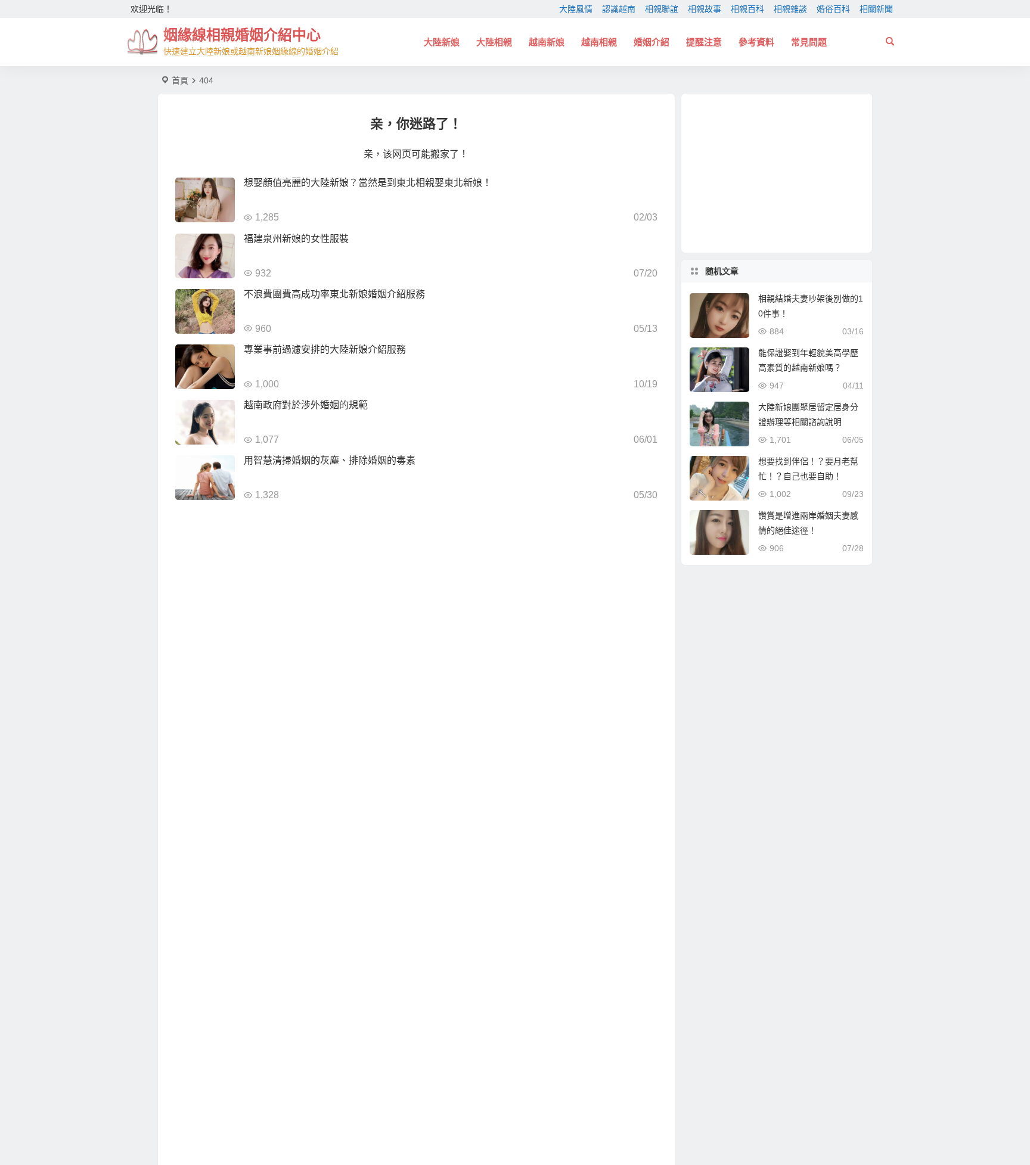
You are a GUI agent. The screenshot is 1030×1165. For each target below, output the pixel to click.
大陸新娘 (442, 42)
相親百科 (747, 9)
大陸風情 (575, 9)
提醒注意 (704, 42)
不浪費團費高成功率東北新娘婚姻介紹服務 (334, 294)
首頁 (180, 80)
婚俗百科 (833, 9)
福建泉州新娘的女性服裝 (296, 239)
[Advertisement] (777, 173)
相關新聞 (876, 9)
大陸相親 (494, 42)
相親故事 (704, 9)
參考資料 (756, 42)
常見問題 (809, 42)
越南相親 (599, 42)
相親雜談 (790, 9)
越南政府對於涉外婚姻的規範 (306, 405)
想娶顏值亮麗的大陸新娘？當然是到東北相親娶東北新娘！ (368, 183)
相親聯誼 (661, 9)
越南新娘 (546, 42)
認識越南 (618, 9)
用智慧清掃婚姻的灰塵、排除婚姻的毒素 (329, 460)
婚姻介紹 (651, 42)
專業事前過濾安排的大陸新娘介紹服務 (325, 349)
